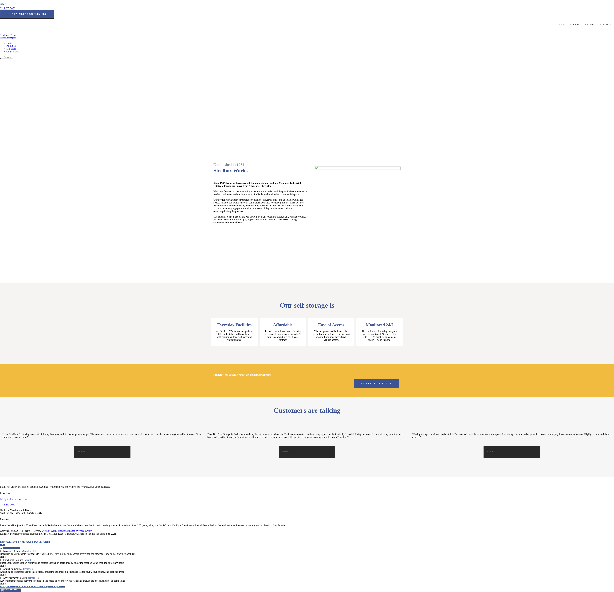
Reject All (25, 542)
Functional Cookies (13, 560)
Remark (27, 560)
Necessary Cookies (13, 551)
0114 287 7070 (7, 8)
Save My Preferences (31, 586)
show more (11, 548)
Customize (8, 542)
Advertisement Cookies (15, 577)
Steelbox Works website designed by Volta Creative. (67, 530)
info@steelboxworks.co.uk (13, 499)
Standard (27, 551)
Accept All (42, 542)
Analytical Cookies (12, 569)
